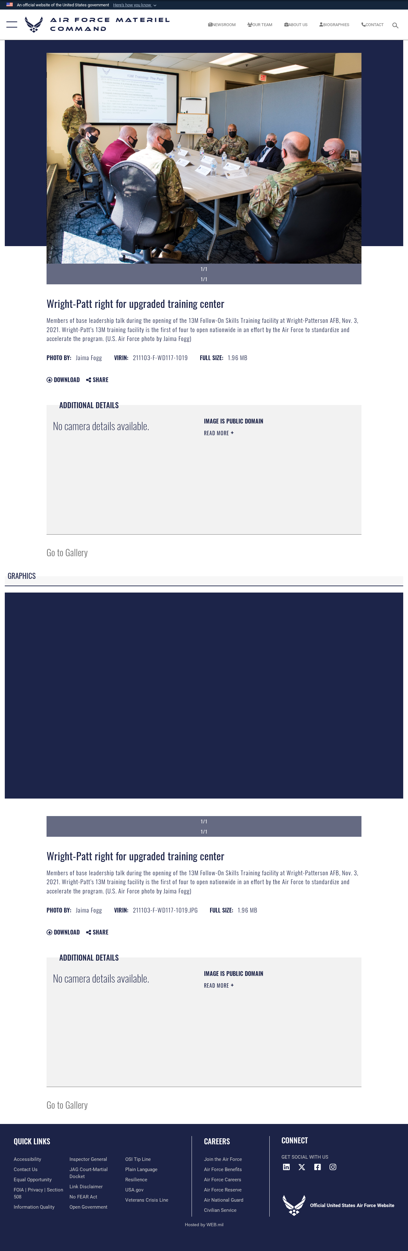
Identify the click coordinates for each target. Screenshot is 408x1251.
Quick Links (32, 1141)
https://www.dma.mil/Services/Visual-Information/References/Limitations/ (261, 487)
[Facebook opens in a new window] (317, 1167)
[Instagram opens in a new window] (333, 1167)
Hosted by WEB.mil (204, 1224)
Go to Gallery (67, 552)
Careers (217, 1141)
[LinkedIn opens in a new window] (286, 1167)
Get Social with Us (304, 1157)
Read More (217, 433)
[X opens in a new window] (302, 1167)
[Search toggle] (396, 25)
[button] (135, 5)
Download (66, 379)
